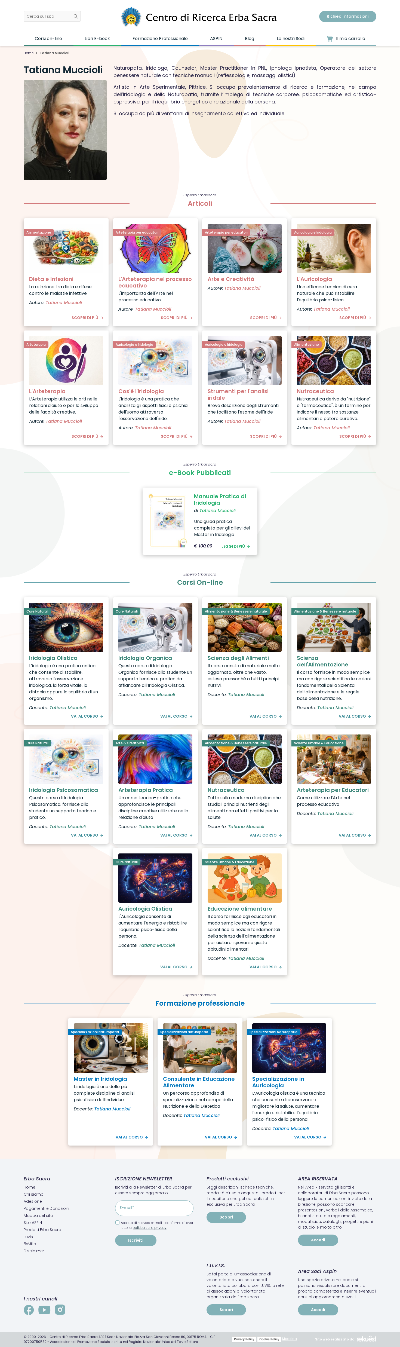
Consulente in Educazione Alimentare (199, 1082)
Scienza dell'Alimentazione (322, 661)
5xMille (30, 1244)
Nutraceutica (315, 391)
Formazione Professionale (160, 38)
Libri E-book (97, 38)
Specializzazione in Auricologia (278, 1082)
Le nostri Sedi (290, 38)
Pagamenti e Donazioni (46, 1208)
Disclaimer (34, 1251)
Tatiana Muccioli (64, 302)
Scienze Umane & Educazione (319, 743)
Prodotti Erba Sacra (42, 1229)
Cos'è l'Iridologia (141, 391)
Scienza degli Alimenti (238, 658)
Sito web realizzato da (335, 1339)
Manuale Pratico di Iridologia (220, 499)
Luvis (28, 1236)
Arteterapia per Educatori (333, 790)
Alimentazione (38, 232)
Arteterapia (36, 344)
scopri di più (85, 317)
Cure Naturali (37, 611)
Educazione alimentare (240, 909)
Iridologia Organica (145, 658)
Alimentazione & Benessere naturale (236, 611)
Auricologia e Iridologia (313, 232)
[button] (52, 16)
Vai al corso (84, 716)
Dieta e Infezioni (51, 279)
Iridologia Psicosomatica (63, 790)
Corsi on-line (48, 38)
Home (28, 53)
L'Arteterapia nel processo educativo (155, 282)
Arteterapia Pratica (145, 790)
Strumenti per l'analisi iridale (238, 394)
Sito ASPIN (33, 1222)
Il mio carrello (350, 38)
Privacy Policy (244, 1339)
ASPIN (216, 38)
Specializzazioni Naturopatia (95, 1032)
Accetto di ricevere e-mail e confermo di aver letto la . (157, 1225)
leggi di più (233, 546)
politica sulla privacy (150, 1227)
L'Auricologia (314, 279)
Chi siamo (34, 1194)
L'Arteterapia (47, 391)
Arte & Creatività (130, 743)
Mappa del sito (38, 1215)
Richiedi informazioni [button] (347, 16)
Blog (249, 38)
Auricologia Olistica (145, 909)
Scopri (226, 1217)
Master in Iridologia (100, 1079)
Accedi (318, 1240)
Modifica (289, 1338)
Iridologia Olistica (53, 658)
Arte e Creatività (231, 279)
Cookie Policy (269, 1339)
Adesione (33, 1201)
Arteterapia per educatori (137, 232)
